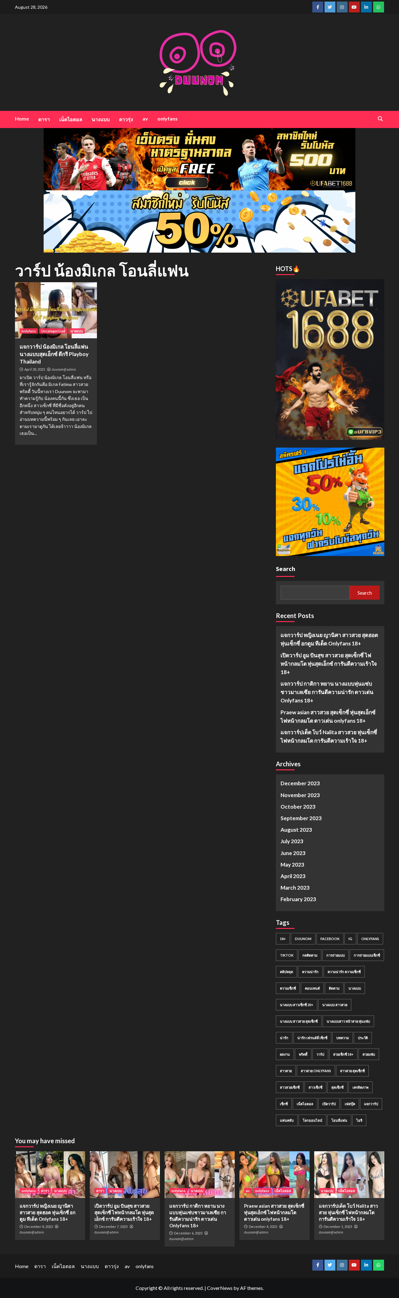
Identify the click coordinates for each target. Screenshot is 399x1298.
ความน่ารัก (310, 972)
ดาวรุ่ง (126, 119)
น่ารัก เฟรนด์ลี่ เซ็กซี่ (312, 1038)
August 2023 (296, 829)
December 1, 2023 (338, 1226)
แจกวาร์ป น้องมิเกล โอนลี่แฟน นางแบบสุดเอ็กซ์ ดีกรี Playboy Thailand (54, 354)
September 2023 (301, 818)
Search (285, 569)
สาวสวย (286, 1071)
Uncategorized (53, 331)
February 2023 (298, 899)
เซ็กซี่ (284, 1104)
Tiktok (286, 955)
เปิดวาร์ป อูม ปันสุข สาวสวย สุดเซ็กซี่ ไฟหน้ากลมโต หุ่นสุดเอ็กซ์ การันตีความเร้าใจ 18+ (329, 663)
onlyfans (167, 118)
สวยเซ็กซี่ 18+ (343, 1054)
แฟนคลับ (287, 1120)
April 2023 (293, 876)
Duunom (303, 939)
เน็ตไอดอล (70, 119)
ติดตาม (334, 988)
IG (350, 939)
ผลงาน (285, 1054)
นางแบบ (101, 119)
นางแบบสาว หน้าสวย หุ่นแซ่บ (348, 1021)
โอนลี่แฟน (339, 1120)
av (145, 118)
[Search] (380, 119)
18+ (283, 939)
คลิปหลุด (286, 972)
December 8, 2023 (38, 1226)
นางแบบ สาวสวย (334, 1005)
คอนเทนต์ (312, 988)
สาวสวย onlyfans (316, 1071)
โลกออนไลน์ (312, 1120)
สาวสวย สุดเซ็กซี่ (352, 1071)
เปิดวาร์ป (329, 1104)
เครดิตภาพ (360, 1087)
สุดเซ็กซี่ (337, 1087)
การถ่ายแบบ (335, 955)
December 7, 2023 (113, 1226)
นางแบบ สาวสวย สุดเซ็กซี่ (299, 1021)
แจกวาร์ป (371, 1104)
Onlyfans (370, 939)
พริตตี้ (303, 1054)
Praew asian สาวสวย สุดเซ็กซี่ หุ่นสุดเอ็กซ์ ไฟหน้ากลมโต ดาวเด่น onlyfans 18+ (328, 716)
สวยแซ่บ (369, 1054)
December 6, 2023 (188, 1233)
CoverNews (220, 1288)
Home (22, 118)
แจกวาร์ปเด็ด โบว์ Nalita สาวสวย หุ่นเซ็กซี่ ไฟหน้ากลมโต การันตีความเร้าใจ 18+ (329, 736)
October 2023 (298, 806)
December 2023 (300, 783)
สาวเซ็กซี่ (315, 1087)
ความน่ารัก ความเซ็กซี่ (344, 972)
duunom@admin (64, 369)
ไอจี (359, 1120)
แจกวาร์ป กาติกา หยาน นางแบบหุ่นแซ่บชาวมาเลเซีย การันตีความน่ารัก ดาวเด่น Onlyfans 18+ (327, 692)
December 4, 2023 (263, 1226)
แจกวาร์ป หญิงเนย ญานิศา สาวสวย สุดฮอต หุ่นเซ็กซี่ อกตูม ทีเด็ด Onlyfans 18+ (329, 639)
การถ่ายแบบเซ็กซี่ (367, 955)
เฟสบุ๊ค (350, 1104)
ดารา (44, 119)
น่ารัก (284, 1038)
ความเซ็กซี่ (288, 988)
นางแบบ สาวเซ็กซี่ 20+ (296, 1005)
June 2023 (293, 853)
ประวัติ (363, 1038)
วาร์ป (320, 1054)
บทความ (342, 1038)
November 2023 (300, 795)
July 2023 (292, 841)
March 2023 (295, 887)
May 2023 (292, 864)
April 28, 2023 (34, 369)
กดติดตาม (309, 955)
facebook (329, 939)
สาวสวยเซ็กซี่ (290, 1087)
